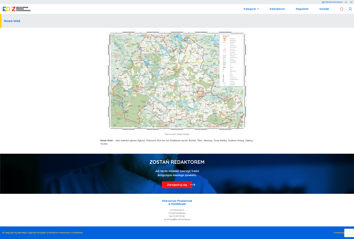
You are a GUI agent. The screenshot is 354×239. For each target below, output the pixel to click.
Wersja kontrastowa (333, 2)
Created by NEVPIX (343, 232)
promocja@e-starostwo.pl (177, 219)
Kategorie (250, 9)
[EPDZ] (16, 9)
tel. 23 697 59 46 (177, 216)
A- (346, 2)
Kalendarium (277, 9)
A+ (351, 2)
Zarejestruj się (177, 184)
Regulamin (302, 9)
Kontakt (324, 9)
